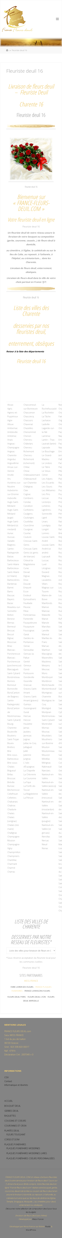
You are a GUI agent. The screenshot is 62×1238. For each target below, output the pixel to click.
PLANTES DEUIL (11, 1130)
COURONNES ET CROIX (15, 1125)
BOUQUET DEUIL (12, 1105)
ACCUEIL (8, 1100)
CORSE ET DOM (11, 1139)
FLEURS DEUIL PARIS (17, 996)
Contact (8, 1081)
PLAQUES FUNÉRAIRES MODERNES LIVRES (26, 1153)
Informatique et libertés (16, 1085)
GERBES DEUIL (11, 1110)
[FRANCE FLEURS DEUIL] (17, 18)
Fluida (47, 1226)
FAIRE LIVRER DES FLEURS (22, 987)
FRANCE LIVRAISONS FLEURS (37, 990)
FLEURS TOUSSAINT (15, 1134)
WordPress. (31, 1230)
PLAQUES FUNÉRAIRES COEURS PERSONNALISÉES (30, 1158)
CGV (6, 1077)
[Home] (7, 50)
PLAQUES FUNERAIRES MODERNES (23, 1148)
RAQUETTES (10, 1115)
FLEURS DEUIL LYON (37, 996)
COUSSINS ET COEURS (15, 1120)
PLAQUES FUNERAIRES (15, 1144)
